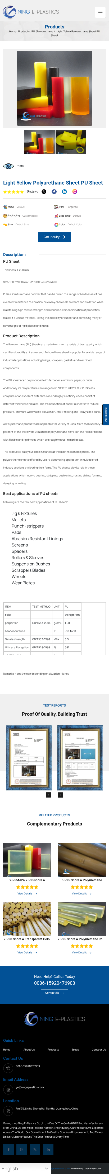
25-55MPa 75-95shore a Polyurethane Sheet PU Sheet (27, 880)
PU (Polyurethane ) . (43, 31)
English (10, 1168)
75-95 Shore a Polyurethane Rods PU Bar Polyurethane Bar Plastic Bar (82, 939)
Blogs (75, 1049)
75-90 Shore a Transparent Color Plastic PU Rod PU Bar (27, 939)
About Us (29, 1049)
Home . (13, 31)
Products (24, 31)
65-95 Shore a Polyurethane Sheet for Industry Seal (82, 880)
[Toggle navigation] (100, 12)
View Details (25, 893)
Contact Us (52, 992)
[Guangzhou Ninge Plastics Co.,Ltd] (31, 12)
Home (6, 1049)
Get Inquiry (52, 237)
